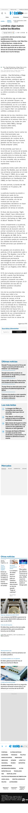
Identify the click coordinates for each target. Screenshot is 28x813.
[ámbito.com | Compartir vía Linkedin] (22, 32)
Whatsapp (21, 746)
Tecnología (18, 771)
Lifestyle (22, 760)
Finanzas (14, 755)
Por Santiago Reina (13, 595)
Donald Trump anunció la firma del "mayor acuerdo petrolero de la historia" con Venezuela (14, 367)
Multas (3, 782)
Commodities (17, 468)
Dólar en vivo (13, 9)
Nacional (4, 763)
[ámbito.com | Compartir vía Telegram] (24, 32)
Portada (4, 752)
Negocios (4, 760)
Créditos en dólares (23, 9)
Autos (21, 768)
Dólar (7, 17)
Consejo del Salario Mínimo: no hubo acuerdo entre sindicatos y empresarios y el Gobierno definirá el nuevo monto (16, 434)
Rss (2, 774)
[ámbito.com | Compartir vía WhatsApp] (16, 32)
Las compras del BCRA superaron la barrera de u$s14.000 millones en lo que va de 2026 (13, 619)
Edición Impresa (6, 765)
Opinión (13, 760)
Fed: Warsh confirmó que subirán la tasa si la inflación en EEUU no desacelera (15, 418)
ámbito (3, 21)
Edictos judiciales (18, 779)
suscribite (21, 13)
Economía (16, 17)
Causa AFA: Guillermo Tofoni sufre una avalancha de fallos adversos (14, 381)
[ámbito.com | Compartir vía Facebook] (18, 32)
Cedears (24, 468)
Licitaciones (13, 782)
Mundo (13, 763)
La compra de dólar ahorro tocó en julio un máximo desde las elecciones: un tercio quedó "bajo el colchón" (14, 581)
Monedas (3, 468)
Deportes (22, 763)
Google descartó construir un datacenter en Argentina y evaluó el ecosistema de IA (13, 374)
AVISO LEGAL (5, 779)
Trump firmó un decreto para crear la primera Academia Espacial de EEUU (14, 388)
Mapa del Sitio (11, 774)
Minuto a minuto (23, 566)
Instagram (9, 746)
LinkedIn (13, 746)
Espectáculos (6, 771)
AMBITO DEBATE (22, 788)
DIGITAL (6, 788)
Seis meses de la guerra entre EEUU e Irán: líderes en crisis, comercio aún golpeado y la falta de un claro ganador (16, 425)
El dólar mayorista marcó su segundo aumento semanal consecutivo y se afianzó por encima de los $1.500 (14, 686)
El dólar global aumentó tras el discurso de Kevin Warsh (11, 662)
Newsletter (23, 746)
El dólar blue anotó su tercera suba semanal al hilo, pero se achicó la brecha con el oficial (13, 629)
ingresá (25, 13)
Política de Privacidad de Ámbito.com (13, 776)
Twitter (2, 746)
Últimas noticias (15, 752)
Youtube (17, 746)
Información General (8, 768)
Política (23, 755)
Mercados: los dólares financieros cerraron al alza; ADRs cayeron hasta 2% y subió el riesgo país (23, 577)
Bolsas (10, 468)
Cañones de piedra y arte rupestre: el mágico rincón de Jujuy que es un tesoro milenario (14, 396)
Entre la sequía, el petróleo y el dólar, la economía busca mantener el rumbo (4, 578)
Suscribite (19, 331)
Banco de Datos (6, 757)
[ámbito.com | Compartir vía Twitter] (20, 32)
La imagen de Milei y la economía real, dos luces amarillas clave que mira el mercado (15, 411)
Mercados (18, 757)
